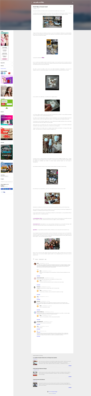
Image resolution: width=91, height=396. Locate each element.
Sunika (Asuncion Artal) (40, 277)
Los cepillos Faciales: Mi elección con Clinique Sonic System (45, 357)
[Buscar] (72, 2)
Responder (38, 294)
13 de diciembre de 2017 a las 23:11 (46, 280)
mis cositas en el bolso (38, 2)
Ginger (38, 263)
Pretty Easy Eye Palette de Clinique (40, 368)
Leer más (70, 365)
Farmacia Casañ (41, 259)
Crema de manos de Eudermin (39, 379)
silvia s (41, 280)
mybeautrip (38, 301)
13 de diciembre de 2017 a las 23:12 (46, 290)
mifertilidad (38, 332)
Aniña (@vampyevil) (40, 321)
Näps (45, 259)
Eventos (36, 259)
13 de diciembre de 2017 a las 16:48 (44, 263)
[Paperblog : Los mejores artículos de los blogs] (3, 192)
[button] (70, 7)
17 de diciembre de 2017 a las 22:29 (46, 305)
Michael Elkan (54, 393)
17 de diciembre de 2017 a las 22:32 (46, 315)
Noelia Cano (38, 286)
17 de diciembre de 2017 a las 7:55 (47, 321)
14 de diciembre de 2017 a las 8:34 (45, 301)
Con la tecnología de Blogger (52, 391)
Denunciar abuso (3, 68)
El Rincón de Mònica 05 (40, 311)
